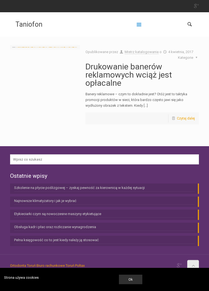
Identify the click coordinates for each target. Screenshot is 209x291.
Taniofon (29, 24)
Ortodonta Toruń (23, 266)
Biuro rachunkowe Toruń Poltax (60, 266)
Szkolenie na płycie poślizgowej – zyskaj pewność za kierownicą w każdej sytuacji (79, 188)
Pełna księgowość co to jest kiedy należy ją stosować (56, 240)
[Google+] (196, 6)
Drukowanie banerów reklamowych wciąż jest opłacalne (128, 75)
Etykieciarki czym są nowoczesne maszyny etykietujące (57, 214)
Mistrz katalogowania (142, 52)
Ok (130, 279)
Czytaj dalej (186, 118)
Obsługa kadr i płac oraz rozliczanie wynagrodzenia (55, 227)
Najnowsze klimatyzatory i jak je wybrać (45, 201)
